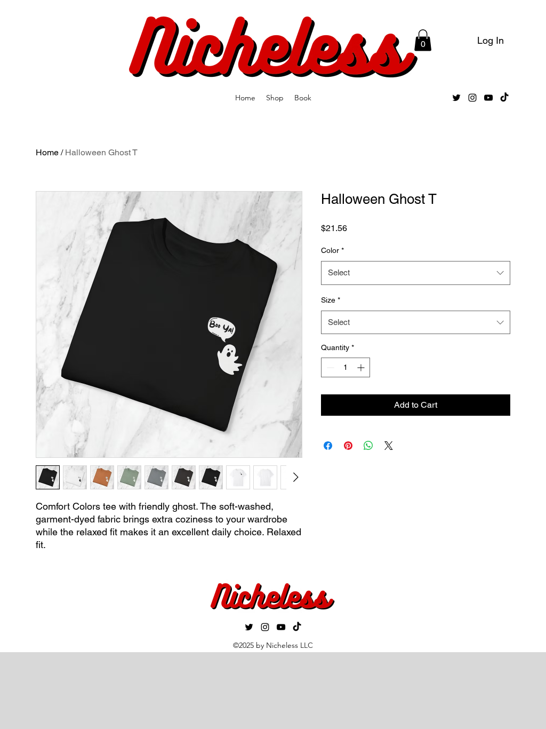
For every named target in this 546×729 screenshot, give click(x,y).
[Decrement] (329, 367)
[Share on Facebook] (328, 445)
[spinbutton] (345, 367)
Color (332, 250)
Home (47, 152)
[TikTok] (504, 97)
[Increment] (361, 367)
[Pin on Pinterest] (348, 445)
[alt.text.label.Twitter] (456, 97)
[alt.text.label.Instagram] (472, 97)
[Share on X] (388, 445)
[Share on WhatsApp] (368, 445)
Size (330, 300)
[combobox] (415, 272)
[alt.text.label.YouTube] (488, 97)
